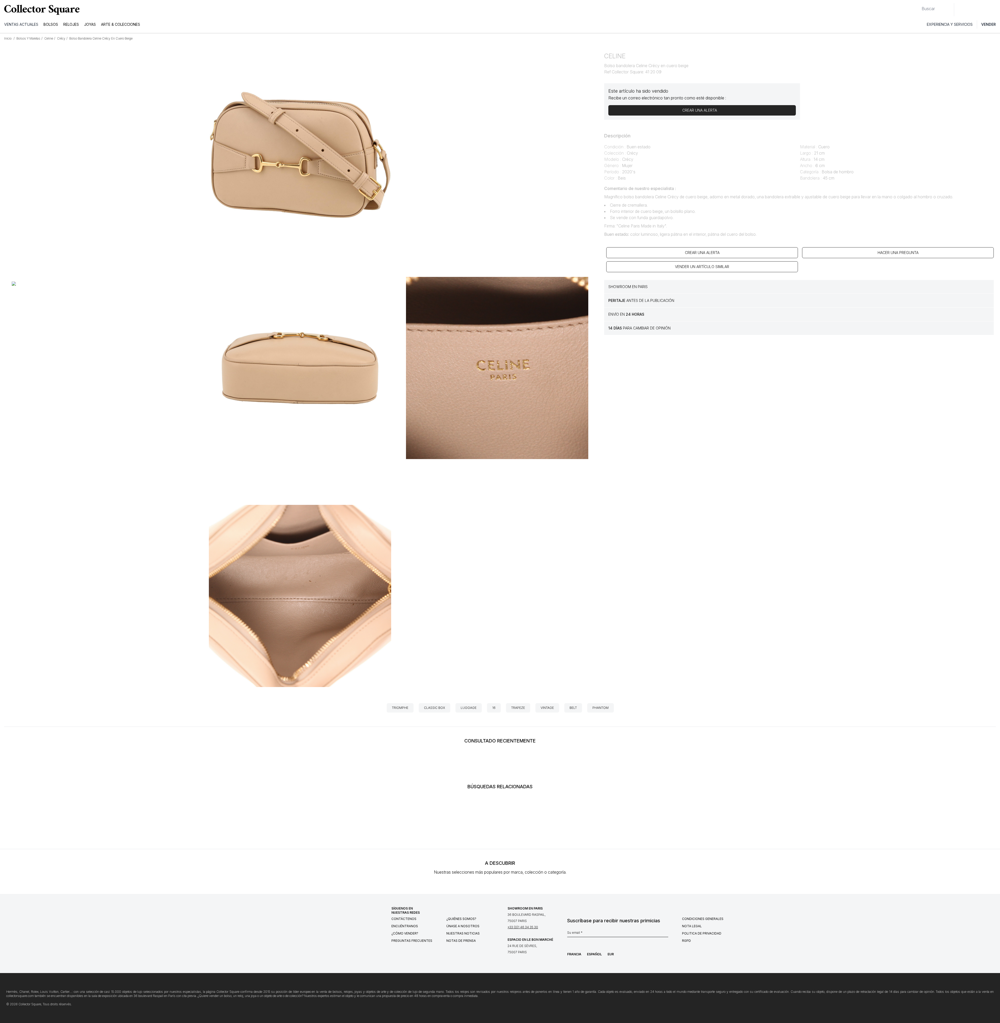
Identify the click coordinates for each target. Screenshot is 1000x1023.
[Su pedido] (984, 9)
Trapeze (518, 708)
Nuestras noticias (463, 933)
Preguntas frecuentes (411, 941)
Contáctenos (403, 919)
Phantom (600, 708)
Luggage (469, 708)
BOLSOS (50, 24)
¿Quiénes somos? (461, 919)
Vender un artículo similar (702, 266)
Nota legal (692, 926)
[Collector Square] (40, 9)
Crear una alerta (702, 252)
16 (494, 708)
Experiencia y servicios (950, 24)
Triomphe (400, 708)
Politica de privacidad (701, 933)
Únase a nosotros (462, 926)
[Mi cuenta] (994, 9)
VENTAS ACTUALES (21, 24)
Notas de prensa (461, 941)
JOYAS (90, 24)
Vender (988, 24)
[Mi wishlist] (972, 9)
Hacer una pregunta (898, 252)
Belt (573, 708)
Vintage (547, 708)
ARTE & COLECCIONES (120, 24)
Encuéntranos (404, 926)
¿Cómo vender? (404, 933)
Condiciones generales (702, 919)
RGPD (686, 941)
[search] (917, 6)
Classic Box (434, 708)
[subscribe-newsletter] (665, 934)
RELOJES (71, 24)
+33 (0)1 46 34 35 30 (523, 927)
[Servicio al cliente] (961, 9)
